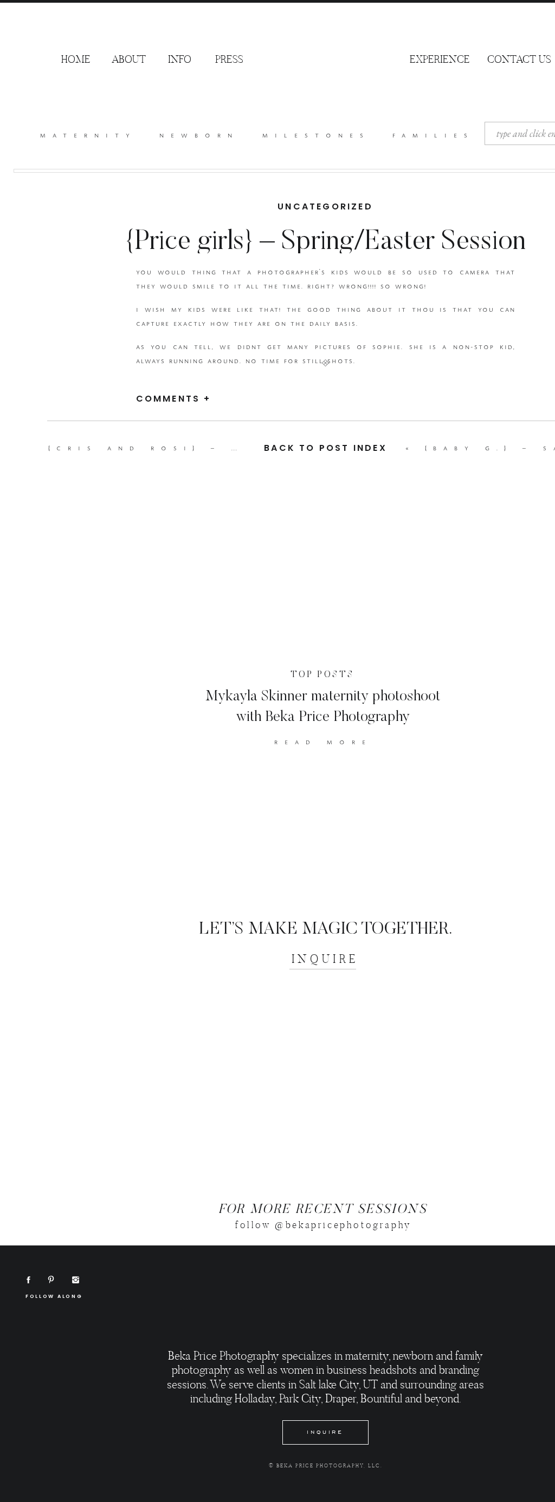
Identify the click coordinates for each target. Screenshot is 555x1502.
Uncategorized (325, 206)
